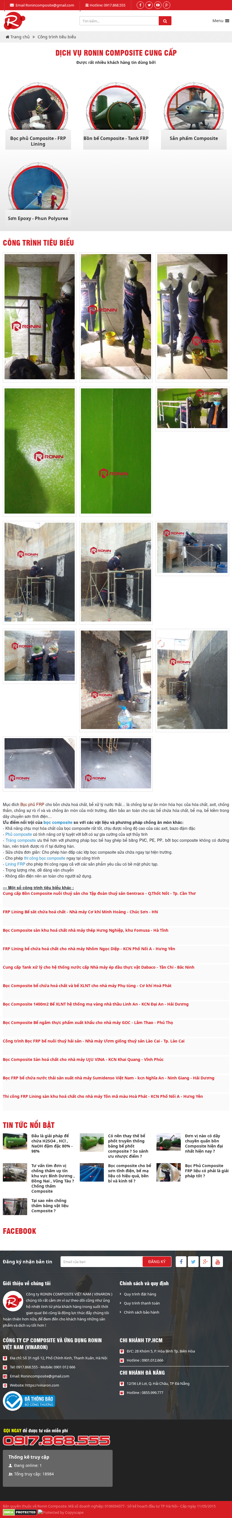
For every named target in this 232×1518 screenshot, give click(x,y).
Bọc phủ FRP (32, 804)
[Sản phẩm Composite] (194, 112)
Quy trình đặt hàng (140, 1294)
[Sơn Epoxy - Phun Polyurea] (38, 192)
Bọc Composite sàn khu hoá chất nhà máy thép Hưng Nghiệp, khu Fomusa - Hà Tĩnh (85, 930)
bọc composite (58, 822)
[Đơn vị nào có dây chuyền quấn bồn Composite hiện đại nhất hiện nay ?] (168, 1141)
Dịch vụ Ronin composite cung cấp (116, 52)
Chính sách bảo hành (141, 1312)
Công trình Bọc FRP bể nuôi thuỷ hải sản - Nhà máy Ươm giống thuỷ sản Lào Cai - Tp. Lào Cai (93, 1041)
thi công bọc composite (44, 858)
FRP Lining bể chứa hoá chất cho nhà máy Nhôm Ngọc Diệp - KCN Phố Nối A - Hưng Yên (89, 948)
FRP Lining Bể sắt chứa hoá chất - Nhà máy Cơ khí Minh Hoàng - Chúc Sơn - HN (80, 911)
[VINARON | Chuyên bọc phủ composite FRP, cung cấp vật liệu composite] (14, 21)
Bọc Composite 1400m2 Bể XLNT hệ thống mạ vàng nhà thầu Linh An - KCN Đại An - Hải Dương (96, 1004)
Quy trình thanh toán (142, 1303)
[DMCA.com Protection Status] (20, 1511)
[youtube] (158, 5)
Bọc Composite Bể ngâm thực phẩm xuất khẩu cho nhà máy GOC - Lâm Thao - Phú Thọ (88, 1022)
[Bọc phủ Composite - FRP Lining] (38, 112)
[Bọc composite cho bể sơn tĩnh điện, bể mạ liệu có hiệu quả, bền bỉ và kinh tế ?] (92, 1172)
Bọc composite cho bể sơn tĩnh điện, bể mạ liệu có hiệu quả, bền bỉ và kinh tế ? (129, 1173)
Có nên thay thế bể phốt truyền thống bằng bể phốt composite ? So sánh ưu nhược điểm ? (128, 1146)
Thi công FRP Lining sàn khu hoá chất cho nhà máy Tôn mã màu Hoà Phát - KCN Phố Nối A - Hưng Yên (103, 1096)
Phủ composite (18, 834)
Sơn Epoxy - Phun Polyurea (38, 218)
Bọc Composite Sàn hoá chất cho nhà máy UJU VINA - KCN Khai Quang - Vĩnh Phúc (83, 1059)
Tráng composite (21, 840)
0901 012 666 (64, 1367)
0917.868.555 (114, 5)
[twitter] (149, 5)
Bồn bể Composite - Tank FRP (116, 138)
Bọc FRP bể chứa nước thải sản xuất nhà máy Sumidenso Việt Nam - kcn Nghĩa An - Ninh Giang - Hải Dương (108, 1078)
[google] (166, 5)
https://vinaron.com (42, 1385)
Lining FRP (15, 864)
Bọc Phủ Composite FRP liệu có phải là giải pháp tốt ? (207, 1170)
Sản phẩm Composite (194, 138)
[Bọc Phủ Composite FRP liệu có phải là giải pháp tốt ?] (168, 1172)
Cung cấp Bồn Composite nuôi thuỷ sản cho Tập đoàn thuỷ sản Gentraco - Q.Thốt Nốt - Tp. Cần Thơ (99, 893)
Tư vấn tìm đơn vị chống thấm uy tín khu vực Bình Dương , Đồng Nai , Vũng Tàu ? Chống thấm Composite (53, 1178)
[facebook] (140, 5)
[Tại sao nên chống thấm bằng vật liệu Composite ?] (15, 1206)
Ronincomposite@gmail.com (49, 5)
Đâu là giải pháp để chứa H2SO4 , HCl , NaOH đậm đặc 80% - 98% (52, 1143)
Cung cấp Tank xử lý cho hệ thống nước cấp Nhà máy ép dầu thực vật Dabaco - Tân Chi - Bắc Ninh (98, 967)
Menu (218, 20)
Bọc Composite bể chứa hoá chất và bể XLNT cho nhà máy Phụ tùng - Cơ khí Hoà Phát (87, 985)
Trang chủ (19, 36)
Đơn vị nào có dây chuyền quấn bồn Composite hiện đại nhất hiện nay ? (204, 1143)
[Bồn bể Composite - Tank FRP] (116, 112)
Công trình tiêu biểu (57, 36)
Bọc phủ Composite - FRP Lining (38, 141)
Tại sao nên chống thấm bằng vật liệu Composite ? (49, 1205)
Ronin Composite (51, 1506)
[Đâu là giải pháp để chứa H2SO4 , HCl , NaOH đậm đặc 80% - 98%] (15, 1141)
